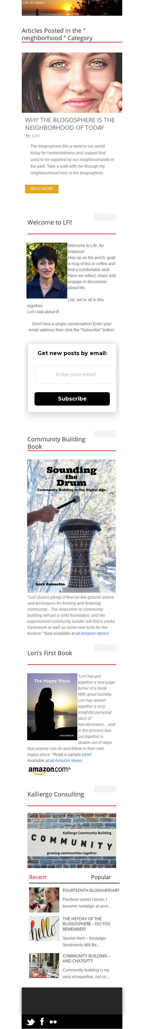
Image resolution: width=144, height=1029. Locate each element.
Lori (36, 136)
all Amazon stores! (92, 633)
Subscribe (72, 399)
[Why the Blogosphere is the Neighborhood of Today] (72, 111)
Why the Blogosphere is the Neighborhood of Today (70, 124)
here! (86, 755)
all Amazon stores (65, 761)
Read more (41, 188)
